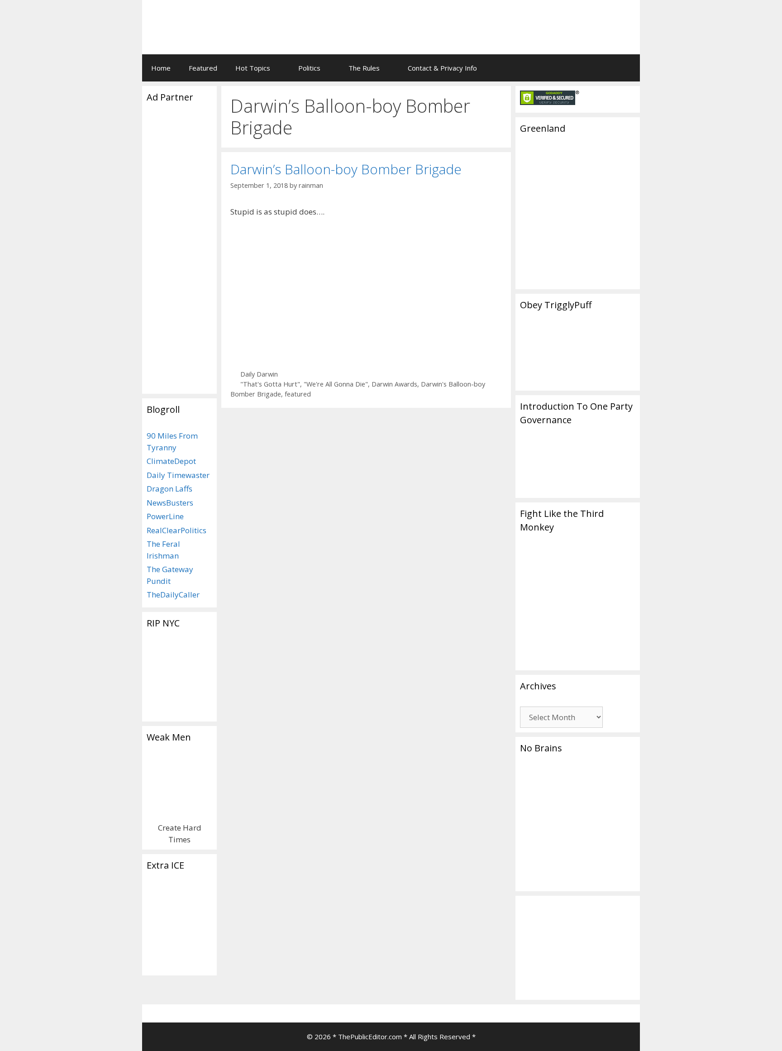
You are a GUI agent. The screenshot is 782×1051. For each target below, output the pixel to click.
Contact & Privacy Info (442, 67)
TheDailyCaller (173, 594)
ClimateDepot (171, 461)
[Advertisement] (520, 20)
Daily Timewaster (178, 475)
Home (161, 67)
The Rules (364, 67)
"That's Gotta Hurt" (270, 384)
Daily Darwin (259, 374)
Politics (309, 67)
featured (298, 394)
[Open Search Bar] (626, 67)
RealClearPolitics (176, 530)
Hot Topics (252, 67)
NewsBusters (170, 502)
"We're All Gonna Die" (336, 384)
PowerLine (165, 516)
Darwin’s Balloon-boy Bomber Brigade (346, 169)
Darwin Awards (394, 384)
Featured (203, 67)
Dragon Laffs (169, 488)
